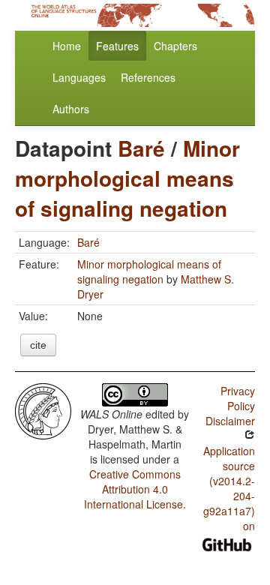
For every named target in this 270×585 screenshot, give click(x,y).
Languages (79, 77)
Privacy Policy (237, 398)
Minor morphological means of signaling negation (127, 178)
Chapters (175, 45)
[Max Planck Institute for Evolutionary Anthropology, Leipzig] (43, 409)
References (148, 77)
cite (38, 345)
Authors (70, 108)
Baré (141, 148)
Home (66, 45)
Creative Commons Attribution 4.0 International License (133, 489)
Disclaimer (230, 420)
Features (117, 45)
